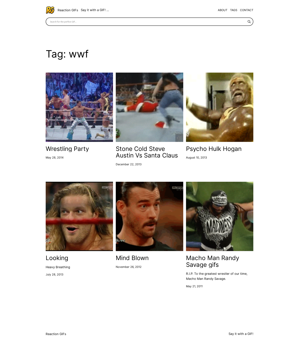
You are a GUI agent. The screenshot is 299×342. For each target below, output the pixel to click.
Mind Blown (132, 258)
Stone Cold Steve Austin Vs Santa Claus (147, 152)
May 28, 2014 (55, 157)
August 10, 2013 (196, 157)
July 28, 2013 (54, 274)
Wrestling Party (67, 148)
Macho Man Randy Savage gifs (212, 261)
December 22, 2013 (129, 164)
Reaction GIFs (68, 10)
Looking (57, 258)
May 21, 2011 (194, 286)
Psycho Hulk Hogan (214, 148)
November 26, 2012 (129, 267)
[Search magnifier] (249, 21)
